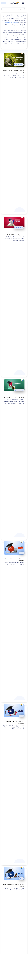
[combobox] (13, 9)
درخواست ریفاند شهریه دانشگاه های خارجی (15, 235)
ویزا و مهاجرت (16, 64)
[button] (23, 3)
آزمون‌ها (21, 64)
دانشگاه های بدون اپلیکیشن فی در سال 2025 (14, 398)
